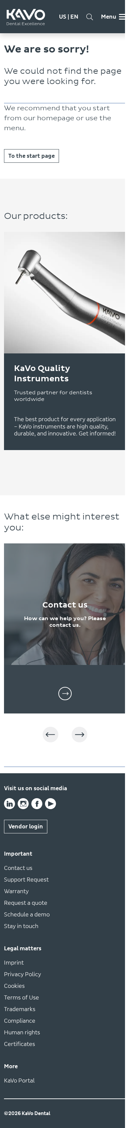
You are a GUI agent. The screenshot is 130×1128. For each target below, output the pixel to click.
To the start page (31, 156)
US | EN (68, 17)
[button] (50, 734)
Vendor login (25, 826)
